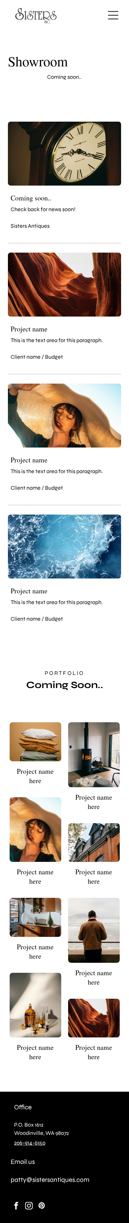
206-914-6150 (29, 1142)
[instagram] (28, 1206)
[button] (113, 15)
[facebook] (16, 1206)
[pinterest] (41, 1206)
